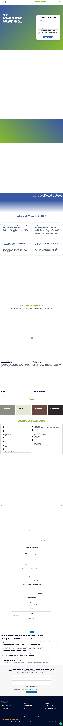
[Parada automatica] (32, 440)
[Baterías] (32, 430)
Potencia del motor (8, 434)
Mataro (35, 721)
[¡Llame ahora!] (48, 1)
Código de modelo (37, 436)
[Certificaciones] (32, 433)
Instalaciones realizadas (23, 4)
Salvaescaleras (4, 4)
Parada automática (8, 441)
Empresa (41, 4)
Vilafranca (45, 721)
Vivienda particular (43, 32)
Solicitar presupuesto (48, 37)
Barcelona (3, 721)
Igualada (55, 721)
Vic (52, 721)
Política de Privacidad (52, 33)
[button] (1, 505)
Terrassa (16, 721)
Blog (36, 4)
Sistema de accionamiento (10, 430)
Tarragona (24, 721)
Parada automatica (37, 439)
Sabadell (20, 721)
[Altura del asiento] (32, 443)
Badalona (12, 721)
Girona (31, 721)
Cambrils (49, 721)
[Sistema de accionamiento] (3, 431)
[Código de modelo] (32, 436)
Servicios (31, 4)
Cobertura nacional (5, 723)
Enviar (31, 631)
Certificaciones (37, 433)
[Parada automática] (3, 441)
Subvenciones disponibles (14, 723)
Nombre (31, 608)
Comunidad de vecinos (53, 32)
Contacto (47, 4)
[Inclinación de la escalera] (3, 445)
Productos (13, 4)
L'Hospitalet (8, 721)
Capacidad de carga (8, 437)
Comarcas (59, 4)
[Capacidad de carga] (3, 437)
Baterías (35, 429)
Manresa (41, 721)
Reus (38, 721)
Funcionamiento (37, 426)
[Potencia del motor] (3, 434)
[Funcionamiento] (32, 426)
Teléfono (31, 613)
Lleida (28, 721)
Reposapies (7, 449)
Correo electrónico (31, 623)
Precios (53, 4)
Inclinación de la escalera (9, 445)
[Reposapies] (3, 449)
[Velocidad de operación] (3, 427)
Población (31, 618)
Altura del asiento (37, 443)
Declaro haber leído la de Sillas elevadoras (48, 34)
